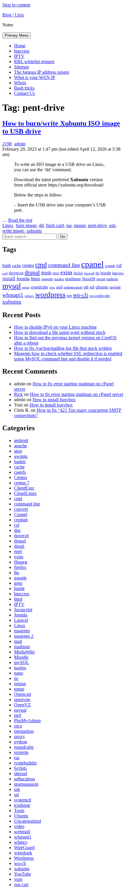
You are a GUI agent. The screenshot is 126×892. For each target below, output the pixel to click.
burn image (26, 225)
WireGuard (24, 847)
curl (5, 273)
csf (119, 265)
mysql (11, 286)
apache (20, 445)
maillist (59, 279)
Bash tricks (24, 87)
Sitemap (21, 66)
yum (18, 879)
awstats (21, 456)
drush (46, 273)
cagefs (20, 472)
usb (112, 225)
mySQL (21, 662)
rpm (52, 287)
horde (106, 273)
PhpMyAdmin (27, 720)
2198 (7, 143)
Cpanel (20, 514)
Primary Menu (16, 35)
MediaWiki (24, 651)
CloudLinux (25, 493)
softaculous (24, 778)
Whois (20, 82)
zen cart (21, 884)
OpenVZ (22, 704)
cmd (41, 264)
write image (13, 230)
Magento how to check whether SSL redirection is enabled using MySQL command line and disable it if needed (68, 356)
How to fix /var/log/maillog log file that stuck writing (63, 348)
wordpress (50, 294)
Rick (18, 394)
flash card (55, 225)
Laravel (21, 620)
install (8, 278)
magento (47, 279)
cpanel (92, 264)
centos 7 (21, 482)
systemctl (22, 799)
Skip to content (16, 4)
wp (69, 295)
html (18, 599)
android (21, 440)
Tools (19, 810)
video (19, 826)
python (20, 741)
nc (16, 678)
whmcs (29, 296)
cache (16, 265)
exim (66, 272)
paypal (20, 710)
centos (28, 265)
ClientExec (24, 488)
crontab (110, 266)
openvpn (22, 699)
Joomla (23, 278)
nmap (26, 287)
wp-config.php (99, 296)
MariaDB (88, 279)
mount (80, 225)
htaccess (21, 50)
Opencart (22, 694)
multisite (112, 279)
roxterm (21, 752)
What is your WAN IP (34, 77)
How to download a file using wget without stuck (59, 332)
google (20, 577)
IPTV (19, 56)
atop (18, 450)
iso (68, 225)
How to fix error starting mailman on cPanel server (76, 394)
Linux (7, 225)
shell (59, 287)
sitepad (20, 773)
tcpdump (22, 805)
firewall (89, 273)
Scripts (20, 768)
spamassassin (73, 287)
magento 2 (23, 636)
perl (17, 715)
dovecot (16, 273)
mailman (73, 278)
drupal (32, 272)
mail (18, 641)
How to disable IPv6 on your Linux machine (55, 327)
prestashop (24, 731)
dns (17, 530)
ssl (92, 287)
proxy (19, 736)
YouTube (22, 873)
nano (18, 673)
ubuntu (102, 287)
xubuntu (34, 230)
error (55, 273)
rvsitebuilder (25, 762)
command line (64, 265)
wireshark (23, 852)
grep (18, 583)
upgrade (115, 287)
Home (19, 45)
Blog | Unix (13, 14)
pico (18, 725)
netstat (20, 683)
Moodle (21, 657)
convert (21, 509)
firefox (78, 273)
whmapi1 (12, 295)
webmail (22, 831)
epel (18, 551)
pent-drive (97, 225)
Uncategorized (27, 821)
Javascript (23, 609)
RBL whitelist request (34, 61)
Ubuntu (21, 815)
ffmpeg (20, 562)
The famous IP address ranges (41, 72)
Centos (20, 477)
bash (6, 265)
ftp (97, 273)
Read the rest (20, 220)
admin (19, 143)
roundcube (39, 287)
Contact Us (24, 93)
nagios (20, 667)
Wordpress (24, 858)
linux (35, 278)
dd (41, 225)
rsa (16, 757)
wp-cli (80, 295)
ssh (86, 287)
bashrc (20, 461)
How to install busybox (54, 399)
